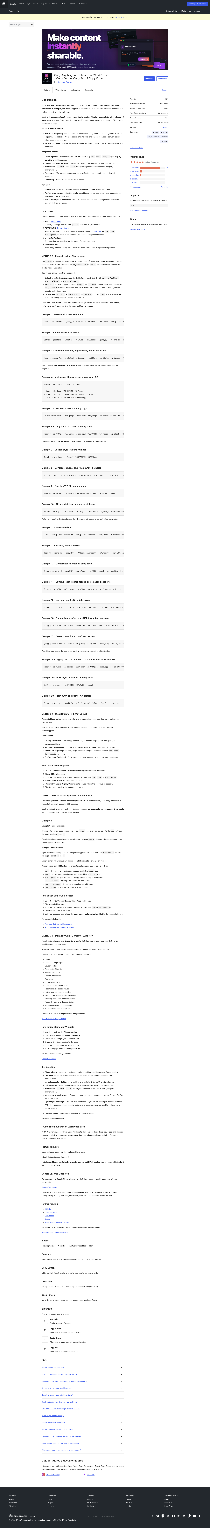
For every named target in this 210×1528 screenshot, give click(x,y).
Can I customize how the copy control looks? (60, 1402)
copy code (164, 132)
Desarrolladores (92, 1503)
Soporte (165, 90)
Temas (50, 1499)
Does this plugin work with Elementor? (57, 1388)
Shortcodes (56, 221)
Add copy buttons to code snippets (59, 927)
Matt (167, 1499)
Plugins (50, 1503)
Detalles (47, 90)
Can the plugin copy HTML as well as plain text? (61, 1443)
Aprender (90, 1496)
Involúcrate (130, 1496)
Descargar (149, 79)
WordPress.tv (92, 1506)
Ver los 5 (165, 127)
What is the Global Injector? (53, 1367)
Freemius (90, 1474)
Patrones (51, 1506)
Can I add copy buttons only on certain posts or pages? (64, 1381)
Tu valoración (135, 187)
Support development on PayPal (55, 1232)
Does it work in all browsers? (53, 1423)
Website (48, 1209)
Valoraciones (60, 90)
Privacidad (12, 1506)
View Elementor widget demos (54, 1018)
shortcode (164, 141)
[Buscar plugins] (32, 24)
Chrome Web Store (49, 1187)
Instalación (75, 90)
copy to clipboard (153, 137)
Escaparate (52, 1496)
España (32, 1516)
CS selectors (96, 231)
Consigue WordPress (197, 4)
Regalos (129, 1506)
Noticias (12, 1499)
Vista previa (162, 79)
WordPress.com (171, 1496)
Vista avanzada (136, 147)
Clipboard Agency (65, 82)
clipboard (156, 132)
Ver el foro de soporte (139, 211)
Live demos (49, 1216)
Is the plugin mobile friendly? (53, 1416)
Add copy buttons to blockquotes (58, 924)
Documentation (51, 1212)
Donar (129, 1503)
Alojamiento (13, 1503)
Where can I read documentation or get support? (61, 1450)
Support (48, 1219)
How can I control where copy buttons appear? (61, 1409)
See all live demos (49, 1058)
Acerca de (12, 1496)
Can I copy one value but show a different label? (61, 1436)
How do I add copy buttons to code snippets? (60, 1374)
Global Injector (63, 228)
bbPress (168, 1503)
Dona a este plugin (137, 229)
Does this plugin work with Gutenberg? (57, 1395)
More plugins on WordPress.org (57, 1222)
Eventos (128, 1499)
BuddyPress (169, 1506)
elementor (164, 137)
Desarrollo (89, 90)
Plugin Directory (14, 11)
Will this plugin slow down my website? (57, 1429)
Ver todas (164, 187)
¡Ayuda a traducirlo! (122, 17)
